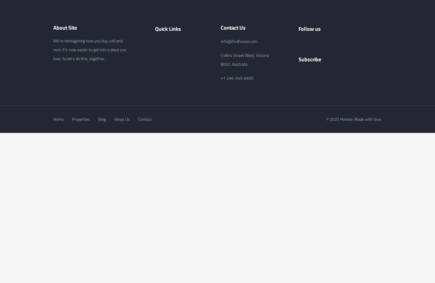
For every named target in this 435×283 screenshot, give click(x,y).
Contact (145, 119)
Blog (102, 119)
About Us (122, 119)
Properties (81, 119)
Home (58, 119)
